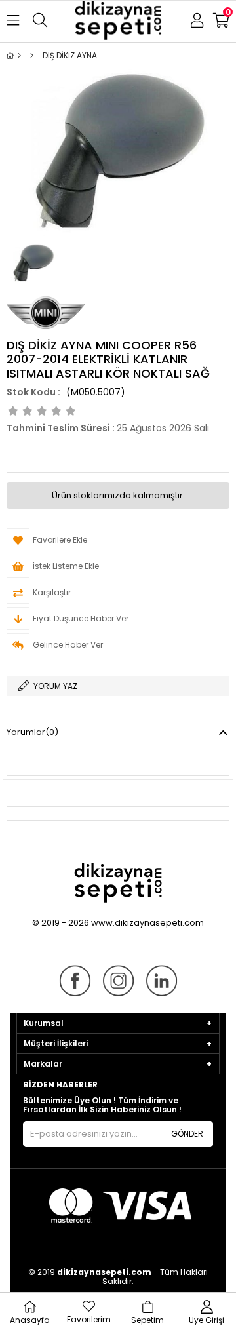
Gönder (187, 1133)
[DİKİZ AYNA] (31, 56)
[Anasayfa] (19, 56)
